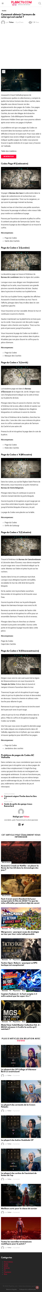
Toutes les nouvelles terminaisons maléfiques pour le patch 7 (16, 1243)
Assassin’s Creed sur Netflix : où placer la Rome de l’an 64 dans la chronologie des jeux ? (20, 868)
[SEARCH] (40, 3)
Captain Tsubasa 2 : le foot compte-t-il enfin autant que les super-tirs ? (19, 995)
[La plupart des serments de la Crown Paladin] (21, 1091)
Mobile (6, 1266)
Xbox (23, 928)
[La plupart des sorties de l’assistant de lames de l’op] (21, 1160)
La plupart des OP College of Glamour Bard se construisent (18, 1071)
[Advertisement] (21, 47)
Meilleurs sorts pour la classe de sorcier (19, 1209)
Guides (21, 1041)
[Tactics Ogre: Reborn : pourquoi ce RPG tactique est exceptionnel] (21, 949)
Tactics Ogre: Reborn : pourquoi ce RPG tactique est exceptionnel (19, 964)
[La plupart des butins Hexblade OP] (21, 1126)
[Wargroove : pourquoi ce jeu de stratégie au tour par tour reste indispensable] (21, 918)
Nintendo (5, 928)
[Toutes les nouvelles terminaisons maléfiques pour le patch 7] (21, 1228)
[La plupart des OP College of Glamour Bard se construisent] (21, 1056)
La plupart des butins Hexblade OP (17, 1140)
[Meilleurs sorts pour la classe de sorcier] (21, 1195)
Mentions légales (11, 1289)
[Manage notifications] (37, 1287)
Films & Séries (6, 862)
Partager (3, 71)
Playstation (16, 928)
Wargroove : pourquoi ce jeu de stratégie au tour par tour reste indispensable (20, 933)
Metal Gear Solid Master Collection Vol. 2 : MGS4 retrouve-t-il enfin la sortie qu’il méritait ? (20, 1027)
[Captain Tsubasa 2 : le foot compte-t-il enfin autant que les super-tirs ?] (21, 980)
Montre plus (9, 156)
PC (10, 928)
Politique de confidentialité (27, 1289)
